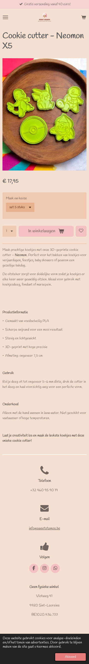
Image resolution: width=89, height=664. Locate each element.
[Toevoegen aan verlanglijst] (81, 231)
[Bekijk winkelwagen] (83, 17)
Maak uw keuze (16, 198)
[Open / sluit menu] (5, 17)
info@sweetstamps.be (44, 528)
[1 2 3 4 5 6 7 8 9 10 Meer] (9, 231)
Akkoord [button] (70, 657)
